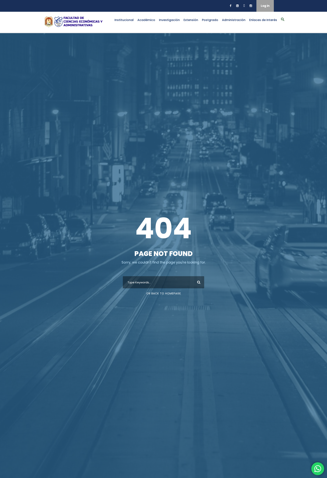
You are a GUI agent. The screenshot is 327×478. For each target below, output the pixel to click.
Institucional (124, 20)
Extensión (191, 20)
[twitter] (244, 6)
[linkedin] (237, 6)
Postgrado (210, 20)
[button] (283, 21)
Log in (265, 6)
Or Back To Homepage (163, 293)
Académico (146, 20)
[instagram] (251, 6)
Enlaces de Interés (263, 20)
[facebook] (230, 6)
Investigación (169, 20)
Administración (233, 20)
